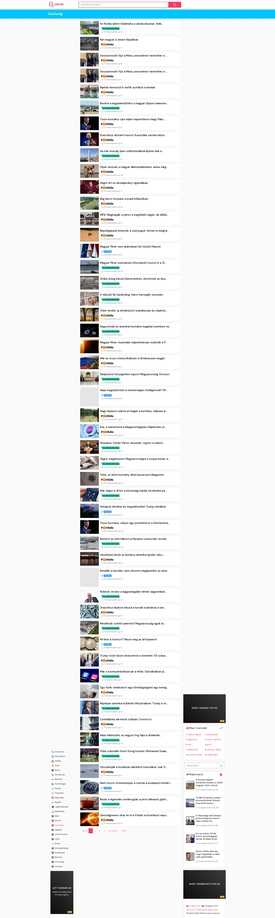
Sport (57, 770)
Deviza (57, 820)
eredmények (212, 734)
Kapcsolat (190, 910)
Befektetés (59, 811)
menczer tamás (214, 749)
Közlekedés (59, 852)
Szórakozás (59, 774)
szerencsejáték (194, 734)
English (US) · (195, 906)
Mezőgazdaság (61, 848)
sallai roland (213, 754)
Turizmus (58, 866)
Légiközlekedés (61, 807)
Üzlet (56, 839)
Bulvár (57, 843)
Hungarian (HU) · (211, 906)
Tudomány (59, 793)
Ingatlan (58, 829)
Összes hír (59, 751)
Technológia (60, 784)
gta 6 (209, 744)
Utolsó (124, 821)
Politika (57, 761)
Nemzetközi (59, 756)
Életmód (58, 779)
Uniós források (60, 834)
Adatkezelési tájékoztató (207, 910)
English (57, 802)
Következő (113, 821)
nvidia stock (192, 749)
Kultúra (57, 788)
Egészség (58, 797)
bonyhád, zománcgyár (197, 754)
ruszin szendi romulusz (217, 739)
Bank (56, 816)
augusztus (192, 739)
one (189, 744)
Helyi (56, 765)
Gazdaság (59, 825)
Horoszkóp (59, 861)
